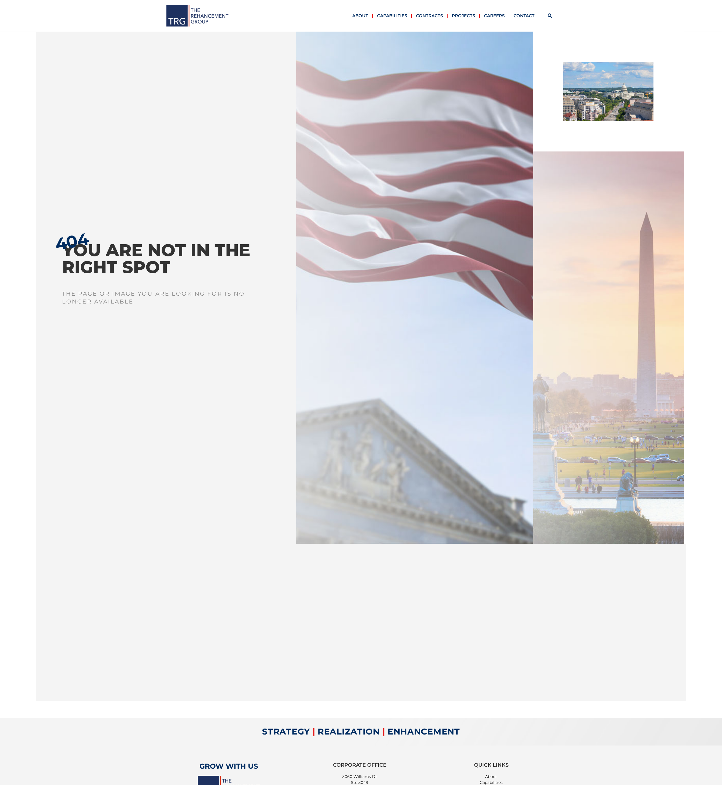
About (360, 15)
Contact (524, 15)
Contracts (429, 15)
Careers (494, 15)
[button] (550, 16)
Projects (463, 15)
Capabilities (392, 15)
